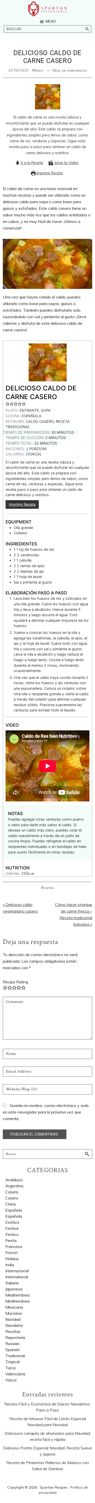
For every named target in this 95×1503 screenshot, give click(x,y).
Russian (12, 1343)
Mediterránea (17, 1295)
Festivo (12, 1234)
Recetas (47, 887)
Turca (10, 1367)
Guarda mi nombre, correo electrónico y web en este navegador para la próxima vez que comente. (46, 1112)
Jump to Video (66, 162)
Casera (11, 1191)
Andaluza (14, 1179)
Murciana (13, 1313)
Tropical (12, 1361)
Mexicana (14, 1307)
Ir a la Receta (31, 162)
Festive (12, 1228)
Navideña (14, 1325)
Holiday (12, 1258)
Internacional (17, 1270)
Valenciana (15, 1373)
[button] (8, 404)
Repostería (15, 1337)
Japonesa (13, 1288)
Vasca (10, 1379)
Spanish (12, 1349)
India (9, 1264)
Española (13, 1216)
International (16, 1276)
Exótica (12, 1222)
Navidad (13, 1319)
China (10, 1204)
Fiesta (10, 1240)
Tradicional (15, 1355)
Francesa (13, 1246)
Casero (11, 1197)
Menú (51, 21)
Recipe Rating (15, 981)
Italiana (11, 1282)
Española (13, 1210)
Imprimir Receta (49, 173)
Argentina (14, 1185)
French (11, 1252)
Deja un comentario (69, 70)
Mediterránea (17, 1301)
